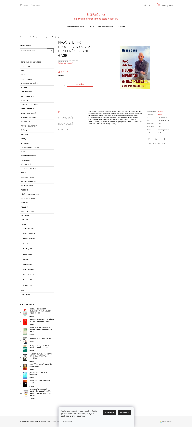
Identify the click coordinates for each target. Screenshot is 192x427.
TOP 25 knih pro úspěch (29, 83)
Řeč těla (24, 130)
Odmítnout (109, 412)
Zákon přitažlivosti (28, 156)
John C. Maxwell (28, 270)
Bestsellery (25, 66)
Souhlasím (124, 412)
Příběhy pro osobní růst (30, 194)
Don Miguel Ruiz (28, 249)
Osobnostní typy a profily (30, 147)
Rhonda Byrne (27, 285)
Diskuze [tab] (63, 129)
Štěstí (23, 152)
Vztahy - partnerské (28, 113)
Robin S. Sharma (28, 244)
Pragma (160, 111)
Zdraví (23, 173)
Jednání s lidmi (26, 92)
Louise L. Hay (27, 254)
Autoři (23, 224)
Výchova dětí (26, 164)
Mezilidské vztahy (27, 109)
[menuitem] (76, 27)
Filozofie (24, 190)
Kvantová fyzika (27, 186)
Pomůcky (24, 207)
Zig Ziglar (26, 259)
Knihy (23, 75)
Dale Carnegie (27, 264)
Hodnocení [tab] (65, 123)
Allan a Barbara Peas (29, 275)
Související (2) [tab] (66, 117)
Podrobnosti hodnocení (65, 63)
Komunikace (25, 122)
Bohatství (24, 100)
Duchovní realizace (28, 169)
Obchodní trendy (27, 177)
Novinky (24, 88)
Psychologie (25, 160)
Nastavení (67, 421)
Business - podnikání (28, 117)
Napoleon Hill (27, 280)
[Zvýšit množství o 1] (65, 83)
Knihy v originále (27, 211)
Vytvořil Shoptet (167, 421)
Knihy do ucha (26, 79)
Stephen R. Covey (28, 228)
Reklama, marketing (28, 181)
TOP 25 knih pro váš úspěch (31, 62)
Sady (23, 71)
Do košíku (80, 84)
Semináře (24, 203)
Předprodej (25, 216)
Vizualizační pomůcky (29, 198)
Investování (25, 295)
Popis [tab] (61, 112)
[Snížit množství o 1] (65, 85)
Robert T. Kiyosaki (29, 233)
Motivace (24, 134)
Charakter (25, 143)
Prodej (23, 139)
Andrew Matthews (29, 239)
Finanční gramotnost (29, 126)
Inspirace (24, 220)
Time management (27, 96)
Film (22, 290)
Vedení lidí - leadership (29, 105)
